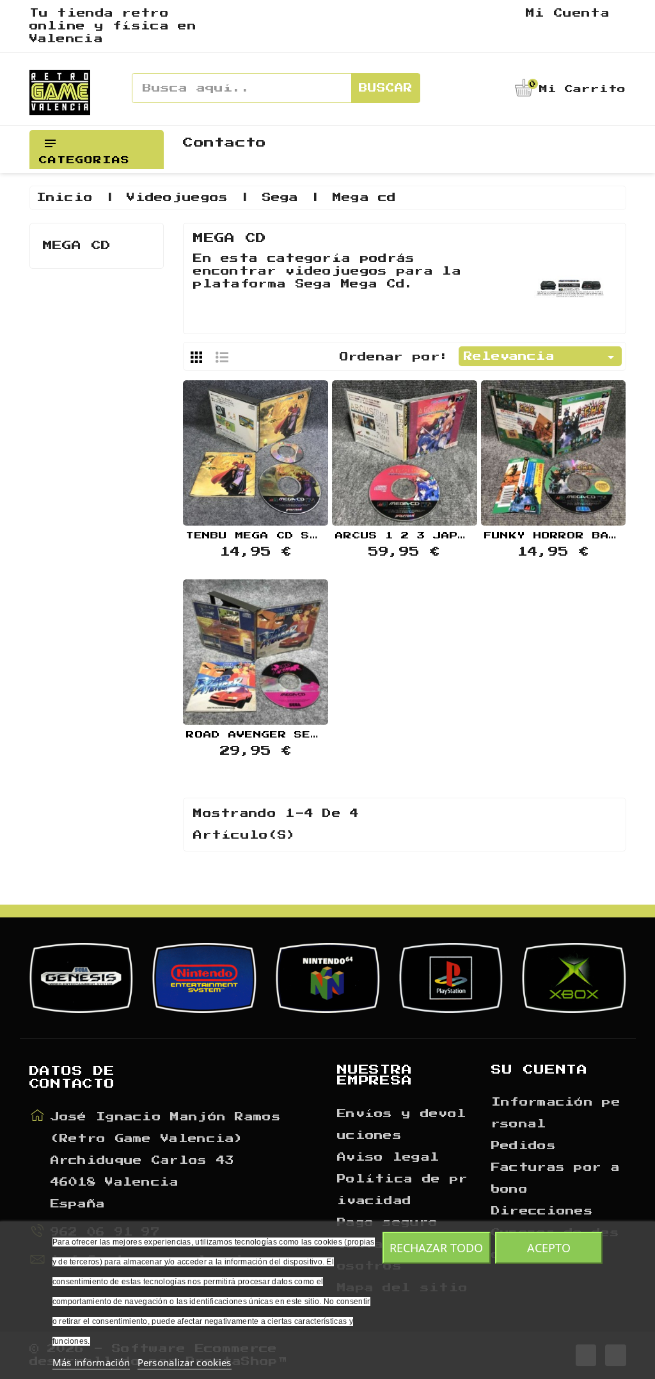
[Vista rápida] (255, 451)
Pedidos (523, 1145)
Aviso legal (388, 1157)
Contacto (224, 143)
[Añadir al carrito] (223, 451)
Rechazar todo (436, 1247)
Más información (91, 1362)
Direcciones (542, 1211)
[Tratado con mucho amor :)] (287, 451)
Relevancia (541, 357)
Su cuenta (539, 1070)
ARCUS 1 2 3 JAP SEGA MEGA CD (450, 536)
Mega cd (77, 245)
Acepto (549, 1247)
